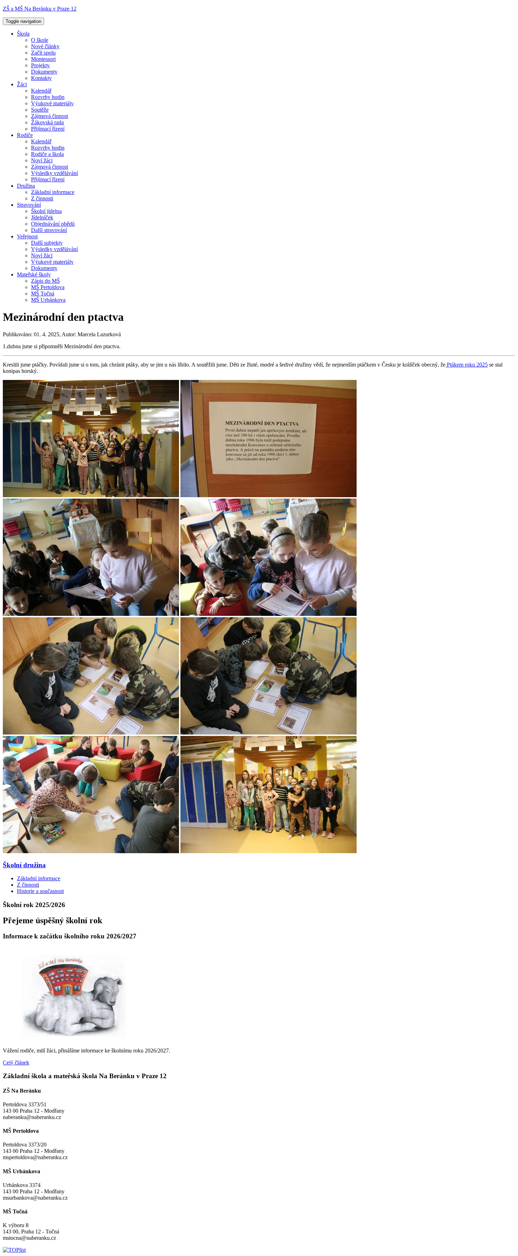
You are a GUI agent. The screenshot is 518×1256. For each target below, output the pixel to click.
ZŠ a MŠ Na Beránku (39, 9)
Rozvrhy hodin (47, 97)
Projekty (40, 65)
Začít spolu (43, 53)
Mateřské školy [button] (34, 274)
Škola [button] (23, 34)
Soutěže (40, 110)
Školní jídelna (46, 211)
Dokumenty (44, 72)
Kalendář (41, 91)
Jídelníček (42, 217)
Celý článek (16, 1063)
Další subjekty (47, 243)
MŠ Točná (42, 293)
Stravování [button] (29, 205)
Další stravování (49, 230)
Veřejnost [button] (27, 236)
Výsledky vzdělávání (54, 173)
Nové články (45, 46)
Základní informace (52, 192)
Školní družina (24, 865)
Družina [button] (26, 186)
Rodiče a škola (47, 154)
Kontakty (41, 78)
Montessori (43, 59)
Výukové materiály (52, 103)
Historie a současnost (40, 891)
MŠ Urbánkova (48, 300)
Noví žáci (42, 160)
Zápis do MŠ (45, 281)
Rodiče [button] (25, 135)
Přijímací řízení (47, 129)
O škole (39, 40)
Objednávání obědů (53, 224)
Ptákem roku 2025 (466, 365)
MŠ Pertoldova (47, 287)
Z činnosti (42, 198)
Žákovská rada (47, 122)
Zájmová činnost (49, 116)
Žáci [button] (22, 84)
